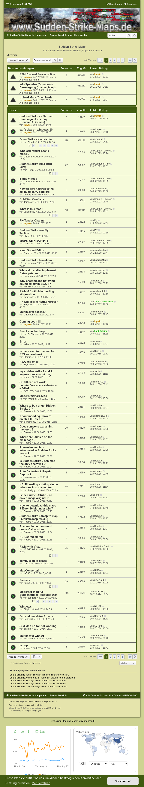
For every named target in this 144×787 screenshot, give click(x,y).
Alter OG (98, 591)
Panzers (25, 580)
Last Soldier (100, 331)
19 (56, 146)
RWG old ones (29, 361)
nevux (97, 645)
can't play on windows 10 (36, 129)
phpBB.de (39, 705)
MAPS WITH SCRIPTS (34, 240)
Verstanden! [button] (123, 781)
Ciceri (31, 142)
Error (23, 341)
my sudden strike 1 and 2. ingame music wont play (36, 373)
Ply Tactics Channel (32, 220)
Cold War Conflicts (32, 199)
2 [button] (110, 60)
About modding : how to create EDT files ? (35, 418)
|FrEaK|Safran (31, 549)
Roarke (27, 411)
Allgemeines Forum (29, 79)
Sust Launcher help (32, 331)
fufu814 (28, 286)
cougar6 (32, 598)
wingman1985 (35, 263)
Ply (96, 220)
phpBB (23, 702)
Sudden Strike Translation (36, 260)
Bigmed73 (29, 364)
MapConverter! (29, 570)
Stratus (27, 357)
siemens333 (30, 422)
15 (40, 146)
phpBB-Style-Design (52, 708)
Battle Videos (28, 178)
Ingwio (27, 77)
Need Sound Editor (32, 250)
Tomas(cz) (29, 202)
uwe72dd (99, 580)
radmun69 (29, 297)
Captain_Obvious (33, 156)
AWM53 (32, 399)
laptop (24, 645)
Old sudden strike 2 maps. (37, 616)
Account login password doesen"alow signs (36, 528)
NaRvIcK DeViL (102, 546)
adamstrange (30, 477)
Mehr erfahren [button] (41, 783)
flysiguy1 (32, 490)
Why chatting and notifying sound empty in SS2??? (37, 282)
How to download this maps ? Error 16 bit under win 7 (38, 507)
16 (44, 146)
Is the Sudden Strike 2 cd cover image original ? (36, 497)
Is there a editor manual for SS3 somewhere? (37, 353)
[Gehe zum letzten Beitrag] (103, 74)
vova (26, 648)
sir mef (97, 484)
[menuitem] (28, 4)
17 (48, 146)
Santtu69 (28, 619)
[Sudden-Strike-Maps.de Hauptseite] (72, 17)
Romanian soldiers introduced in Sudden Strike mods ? (38, 450)
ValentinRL (29, 211)
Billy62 (27, 609)
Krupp (27, 583)
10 (56, 601)
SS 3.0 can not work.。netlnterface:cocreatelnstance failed (38, 385)
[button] (100, 60)
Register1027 (31, 304)
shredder (28, 314)
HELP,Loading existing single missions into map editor (39, 486)
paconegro (29, 276)
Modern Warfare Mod (33, 395)
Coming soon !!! (30, 321)
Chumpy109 (30, 253)
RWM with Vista (30, 546)
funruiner (28, 638)
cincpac (98, 129)
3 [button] (114, 60)
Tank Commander (103, 301)
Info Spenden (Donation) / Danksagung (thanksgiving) (38, 86)
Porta (97, 395)
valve (26, 344)
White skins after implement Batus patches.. (38, 272)
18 (52, 146)
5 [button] (122, 60)
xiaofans (98, 139)
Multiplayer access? (33, 311)
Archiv (12, 55)
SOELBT (28, 391)
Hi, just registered (31, 536)
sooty (26, 377)
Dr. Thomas (33, 334)
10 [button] (130, 60)
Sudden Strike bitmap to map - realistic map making (39, 517)
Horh (30, 170)
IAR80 (27, 573)
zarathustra (100, 188)
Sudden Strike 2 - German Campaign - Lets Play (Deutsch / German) (36, 119)
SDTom (27, 629)
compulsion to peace (33, 560)
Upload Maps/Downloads (36, 97)
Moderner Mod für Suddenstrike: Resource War (38, 593)
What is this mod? (31, 208)
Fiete (96, 495)
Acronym (28, 194)
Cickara (28, 243)
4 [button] (118, 60)
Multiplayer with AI (32, 635)
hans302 (98, 381)
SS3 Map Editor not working (38, 626)
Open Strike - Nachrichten (36, 139)
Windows (26, 606)
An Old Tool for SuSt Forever (39, 301)
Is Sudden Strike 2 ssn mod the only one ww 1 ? (37, 462)
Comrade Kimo (102, 163)
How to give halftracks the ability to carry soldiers (37, 190)
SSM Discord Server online (37, 74)
